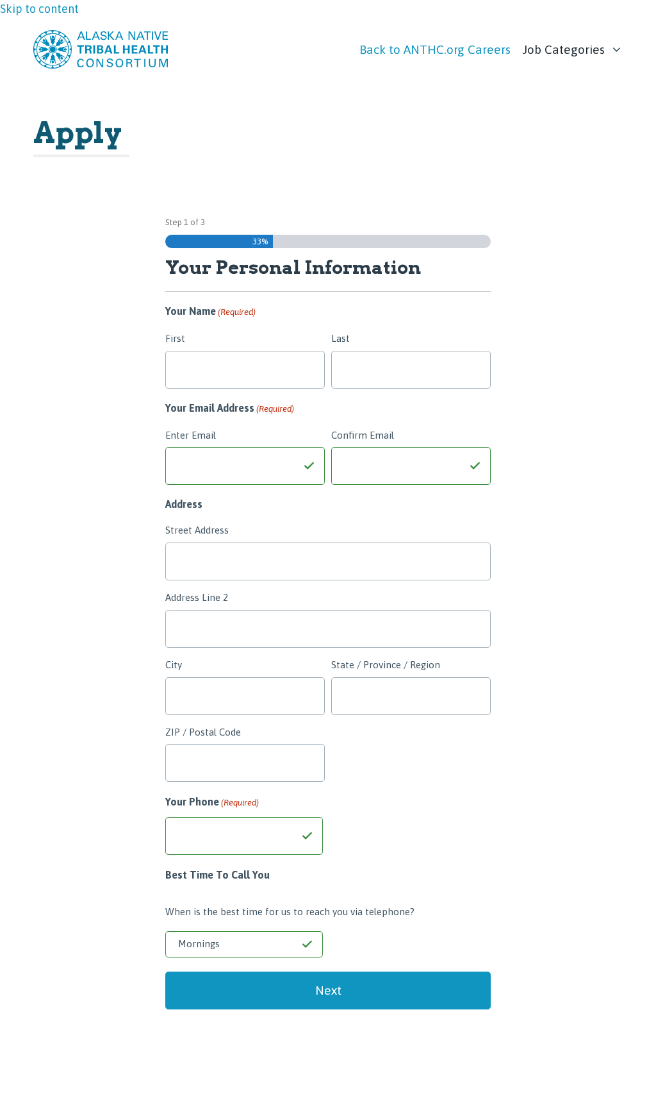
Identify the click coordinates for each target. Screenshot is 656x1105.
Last (340, 338)
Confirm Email (362, 435)
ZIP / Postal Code (203, 732)
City (173, 664)
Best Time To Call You (217, 875)
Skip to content (39, 8)
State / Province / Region (385, 664)
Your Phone (212, 801)
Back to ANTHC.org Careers (435, 49)
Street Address (197, 530)
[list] (573, 46)
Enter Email (190, 435)
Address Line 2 (196, 597)
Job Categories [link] (564, 49)
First (175, 338)
